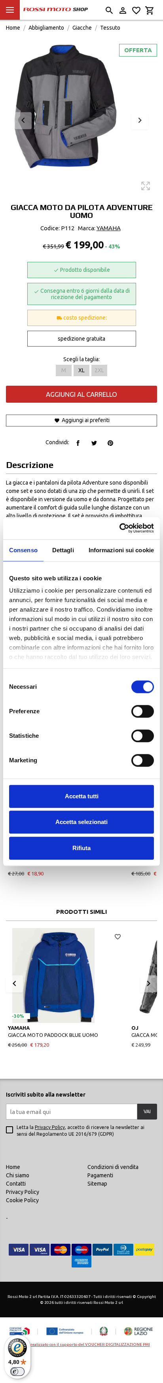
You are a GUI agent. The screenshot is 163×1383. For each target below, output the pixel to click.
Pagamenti (100, 1175)
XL (81, 370)
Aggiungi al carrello (81, 394)
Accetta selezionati (81, 821)
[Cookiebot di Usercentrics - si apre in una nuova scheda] (119, 528)
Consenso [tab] (23, 550)
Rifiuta (81, 848)
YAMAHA (109, 228)
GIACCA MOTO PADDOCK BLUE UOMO (53, 1035)
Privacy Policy (50, 1127)
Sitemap (97, 1183)
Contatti (16, 1183)
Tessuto (110, 28)
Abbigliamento (46, 28)
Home (13, 28)
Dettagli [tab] (63, 550)
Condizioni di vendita (112, 1167)
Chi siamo (17, 1175)
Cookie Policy (22, 1200)
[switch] (142, 711)
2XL (99, 370)
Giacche (82, 28)
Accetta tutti (82, 796)
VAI (147, 1111)
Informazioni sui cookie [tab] (121, 550)
